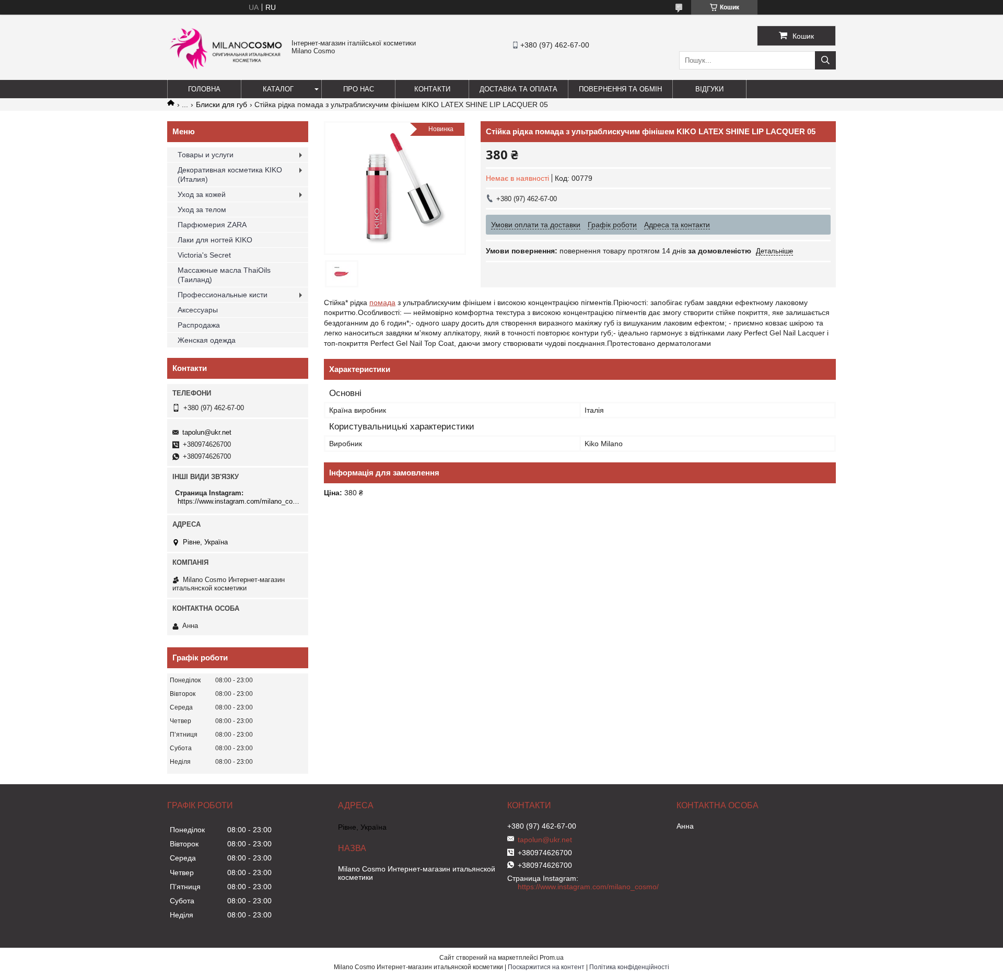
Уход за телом (202, 209)
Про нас (358, 89)
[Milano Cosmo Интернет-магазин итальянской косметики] (226, 73)
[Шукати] (825, 60)
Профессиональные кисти (222, 294)
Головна (204, 89)
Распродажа (199, 325)
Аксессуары (198, 310)
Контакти (432, 89)
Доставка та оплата (518, 89)
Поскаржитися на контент (546, 967)
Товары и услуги (206, 154)
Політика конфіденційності (629, 967)
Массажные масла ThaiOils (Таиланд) (224, 275)
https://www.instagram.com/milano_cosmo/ (239, 501)
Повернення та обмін (620, 89)
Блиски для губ (221, 104)
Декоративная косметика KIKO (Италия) (230, 174)
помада (382, 302)
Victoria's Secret (204, 255)
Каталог (278, 89)
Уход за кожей (202, 194)
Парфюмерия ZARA (212, 224)
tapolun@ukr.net (206, 432)
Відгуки (709, 89)
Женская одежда (207, 340)
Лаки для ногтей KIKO (215, 240)
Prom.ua (552, 957)
